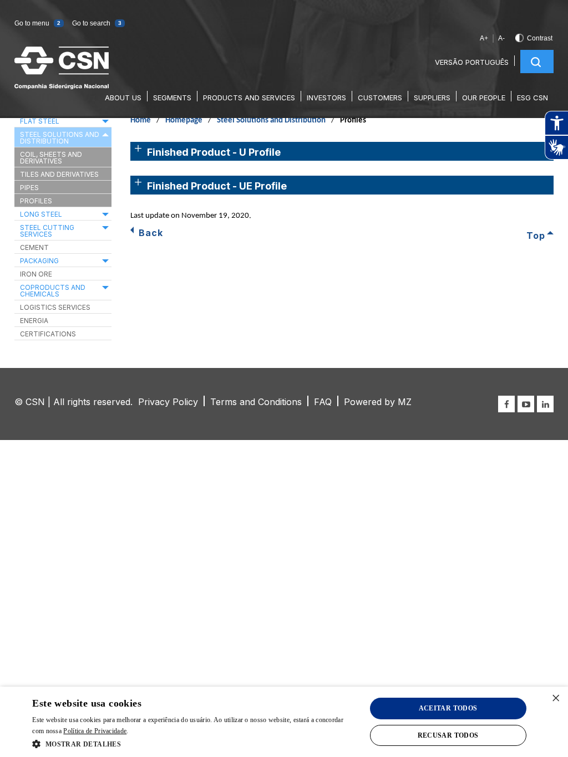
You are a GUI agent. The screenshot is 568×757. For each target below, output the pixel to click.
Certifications (48, 334)
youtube (526, 404)
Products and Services (249, 97)
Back (151, 232)
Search (535, 62)
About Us (123, 97)
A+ (484, 38)
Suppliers (432, 97)
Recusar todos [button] (448, 735)
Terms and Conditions (256, 401)
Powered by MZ (378, 401)
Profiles (36, 201)
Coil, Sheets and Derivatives (51, 157)
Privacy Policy (168, 401)
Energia (34, 320)
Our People (483, 97)
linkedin (545, 404)
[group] (556, 135)
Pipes (29, 187)
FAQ (323, 401)
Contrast (539, 38)
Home (140, 120)
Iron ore (36, 274)
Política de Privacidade (94, 731)
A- (501, 38)
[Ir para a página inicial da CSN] (61, 86)
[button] (76, 744)
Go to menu (37, 23)
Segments (172, 97)
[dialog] (284, 722)
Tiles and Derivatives (59, 174)
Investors (326, 97)
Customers (380, 97)
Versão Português (472, 62)
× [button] (555, 698)
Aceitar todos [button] (448, 708)
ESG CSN (532, 97)
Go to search (96, 23)
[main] (284, 223)
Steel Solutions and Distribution (271, 120)
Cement (34, 247)
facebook (506, 404)
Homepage (183, 120)
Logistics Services (55, 307)
